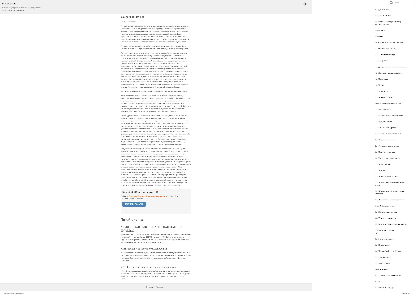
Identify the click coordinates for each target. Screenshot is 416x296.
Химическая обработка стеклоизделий (144, 248)
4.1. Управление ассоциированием (388, 275)
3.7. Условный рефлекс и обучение (388, 251)
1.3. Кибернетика (381, 61)
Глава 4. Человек (381, 269)
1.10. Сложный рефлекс (384, 97)
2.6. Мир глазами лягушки (385, 140)
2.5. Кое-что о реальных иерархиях (388, 134)
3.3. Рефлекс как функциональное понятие (391, 224)
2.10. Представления (383, 164)
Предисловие (380, 30)
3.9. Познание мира (382, 263)
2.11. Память (380, 170)
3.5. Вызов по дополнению (385, 239)
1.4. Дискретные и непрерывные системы (390, 67)
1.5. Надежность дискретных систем (388, 73)
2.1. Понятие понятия (383, 109)
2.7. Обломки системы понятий (387, 146)
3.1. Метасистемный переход (386, 212)
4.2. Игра (378, 281)
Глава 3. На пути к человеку (385, 206)
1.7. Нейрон (379, 85)
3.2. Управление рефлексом (385, 218)
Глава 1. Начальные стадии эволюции (389, 42)
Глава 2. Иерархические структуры (388, 103)
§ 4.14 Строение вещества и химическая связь (148, 267)
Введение (379, 36)
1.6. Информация (381, 79)
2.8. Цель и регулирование (385, 152)
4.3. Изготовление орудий (385, 287)
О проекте (150, 287)
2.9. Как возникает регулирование (388, 158)
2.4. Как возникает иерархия (385, 127)
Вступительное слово (383, 15)
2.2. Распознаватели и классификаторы (389, 115)
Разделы (159, 287)
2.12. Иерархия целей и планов (386, 176)
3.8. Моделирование (382, 257)
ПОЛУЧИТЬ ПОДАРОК (134, 204)
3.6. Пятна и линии (382, 245)
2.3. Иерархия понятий (383, 121)
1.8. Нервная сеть (381, 91)
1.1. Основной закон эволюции (386, 48)
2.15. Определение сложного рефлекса (389, 200)
